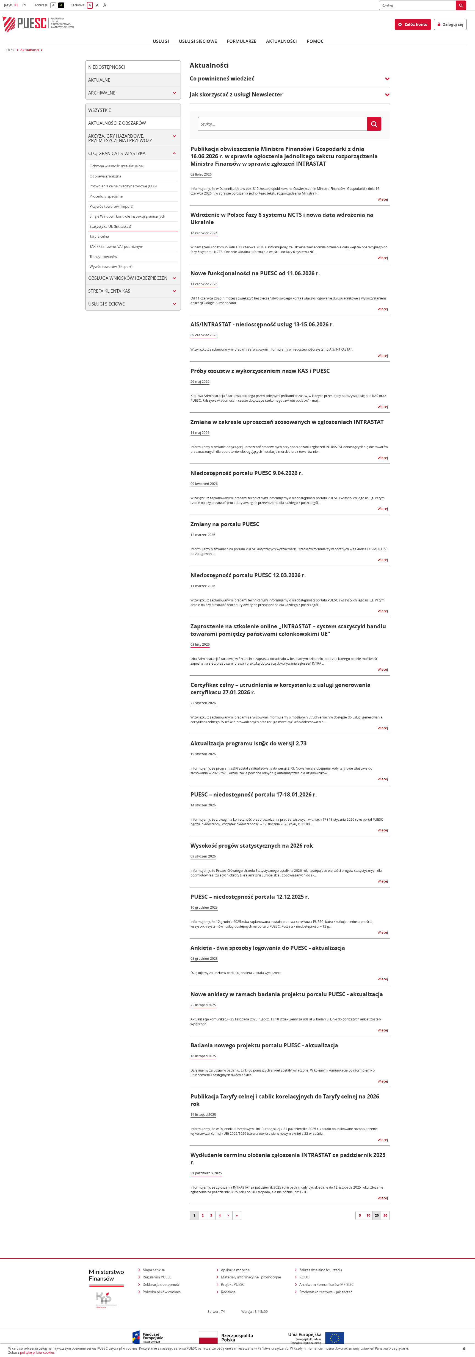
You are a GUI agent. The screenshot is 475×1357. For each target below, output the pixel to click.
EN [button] (24, 5)
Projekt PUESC (232, 1284)
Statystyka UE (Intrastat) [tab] (110, 226)
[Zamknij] (464, 1348)
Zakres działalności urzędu (321, 1269)
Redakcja (228, 1291)
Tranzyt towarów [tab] (103, 256)
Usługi (161, 41)
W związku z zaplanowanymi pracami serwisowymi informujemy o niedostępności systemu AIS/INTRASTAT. (271, 349)
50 (385, 1215)
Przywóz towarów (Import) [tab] (111, 206)
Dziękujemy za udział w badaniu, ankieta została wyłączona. (235, 972)
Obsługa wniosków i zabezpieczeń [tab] (127, 278)
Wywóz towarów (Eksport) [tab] (111, 266)
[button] (290, 81)
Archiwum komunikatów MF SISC (326, 1284)
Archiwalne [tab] (101, 93)
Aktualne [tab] (99, 80)
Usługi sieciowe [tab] (106, 304)
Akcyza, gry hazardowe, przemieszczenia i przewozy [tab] (120, 138)
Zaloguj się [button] (452, 24)
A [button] (54, 5)
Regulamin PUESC (157, 1277)
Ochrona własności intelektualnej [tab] (116, 165)
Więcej (383, 199)
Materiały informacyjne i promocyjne (251, 1277)
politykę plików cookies (37, 1352)
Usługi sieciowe (198, 41)
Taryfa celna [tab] (99, 236)
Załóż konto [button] (415, 24)
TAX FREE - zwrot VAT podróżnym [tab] (116, 246)
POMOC (315, 41)
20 (377, 1215)
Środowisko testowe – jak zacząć (326, 1291)
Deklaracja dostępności (161, 1284)
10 (368, 1215)
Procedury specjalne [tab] (106, 196)
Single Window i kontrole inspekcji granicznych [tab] (127, 216)
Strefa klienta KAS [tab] (109, 291)
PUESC (9, 50)
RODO (304, 1277)
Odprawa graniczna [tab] (105, 176)
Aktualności (281, 41)
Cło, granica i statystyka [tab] (116, 153)
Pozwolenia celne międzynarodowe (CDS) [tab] (123, 186)
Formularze (241, 41)
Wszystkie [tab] (99, 110)
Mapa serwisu (154, 1269)
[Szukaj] (461, 5)
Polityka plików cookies (162, 1291)
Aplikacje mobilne (235, 1269)
